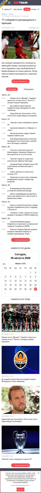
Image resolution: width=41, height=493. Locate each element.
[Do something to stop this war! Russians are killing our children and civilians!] (4, 4)
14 (25, 281)
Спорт (27, 9)
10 (5, 281)
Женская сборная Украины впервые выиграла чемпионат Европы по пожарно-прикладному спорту (22, 231)
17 (5, 285)
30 (35, 289)
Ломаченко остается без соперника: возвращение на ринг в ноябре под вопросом (22, 179)
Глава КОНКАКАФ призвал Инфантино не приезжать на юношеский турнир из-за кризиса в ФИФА (22, 223)
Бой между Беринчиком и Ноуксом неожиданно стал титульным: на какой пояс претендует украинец (21, 141)
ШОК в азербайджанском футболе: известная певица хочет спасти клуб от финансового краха (22, 196)
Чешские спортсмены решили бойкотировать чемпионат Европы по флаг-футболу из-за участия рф (21, 152)
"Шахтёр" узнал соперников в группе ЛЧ (22, 123)
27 (20, 289)
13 (20, 281)
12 (15, 281)
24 (5, 289)
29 (30, 289)
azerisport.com (34, 27)
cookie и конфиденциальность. (20, 485)
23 (35, 285)
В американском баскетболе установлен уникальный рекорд (19, 189)
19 (15, 285)
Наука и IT (8, 9)
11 (10, 281)
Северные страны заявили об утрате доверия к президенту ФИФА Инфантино (22, 213)
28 (25, 289)
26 (15, 289)
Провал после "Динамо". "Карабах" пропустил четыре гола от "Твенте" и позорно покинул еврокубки (21, 100)
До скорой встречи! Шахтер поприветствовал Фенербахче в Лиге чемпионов (21, 108)
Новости (4, 14)
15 (30, 281)
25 (10, 289)
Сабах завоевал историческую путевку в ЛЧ (20, 173)
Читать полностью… (20, 81)
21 (25, 285)
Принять (20, 489)
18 (10, 285)
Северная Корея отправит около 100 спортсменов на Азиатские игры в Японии (22, 166)
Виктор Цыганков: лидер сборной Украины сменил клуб (21, 134)
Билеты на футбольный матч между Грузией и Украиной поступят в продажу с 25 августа (22, 207)
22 (30, 285)
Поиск (38, 2)
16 (35, 281)
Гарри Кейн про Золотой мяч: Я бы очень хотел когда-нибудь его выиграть (22, 114)
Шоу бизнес (18, 9)
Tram (21, 2)
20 (20, 285)
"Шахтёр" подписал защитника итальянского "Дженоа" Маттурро (20, 159)
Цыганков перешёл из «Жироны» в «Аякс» (21, 129)
